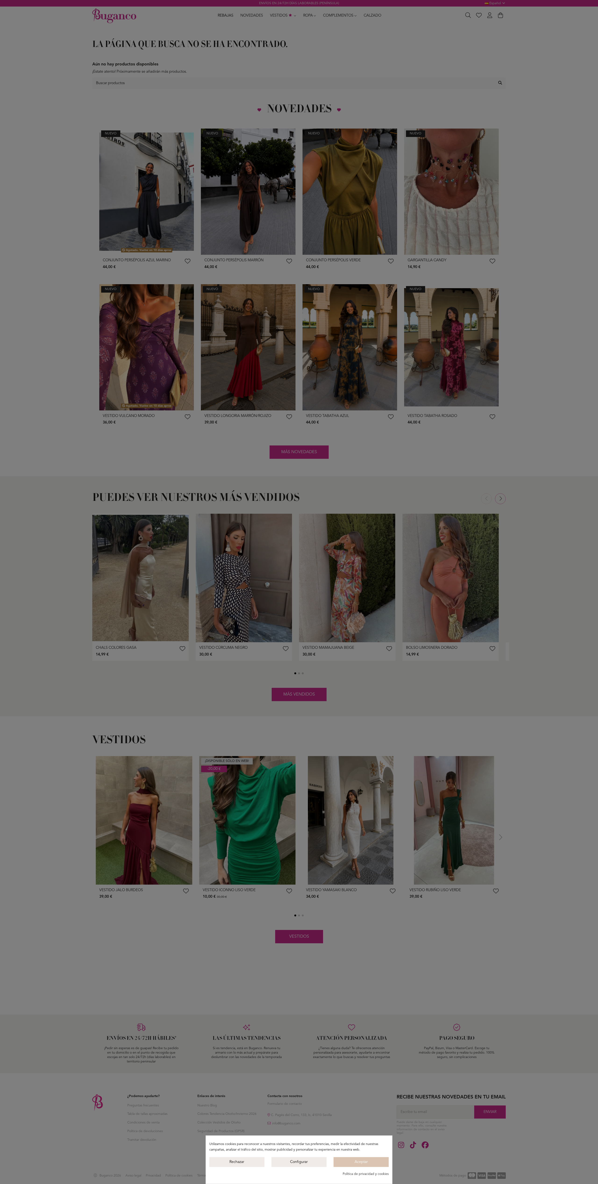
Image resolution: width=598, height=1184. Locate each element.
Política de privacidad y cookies (366, 1174)
